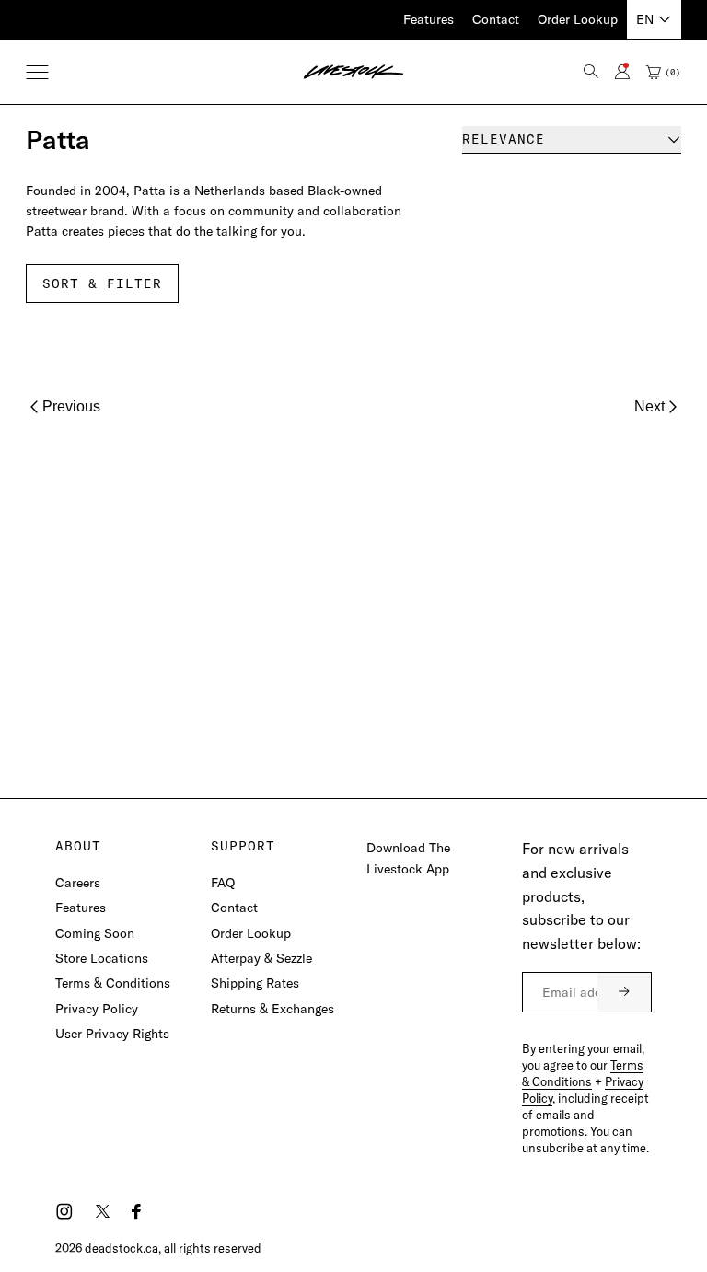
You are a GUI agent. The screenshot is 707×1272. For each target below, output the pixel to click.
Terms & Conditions (112, 983)
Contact (495, 19)
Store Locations (101, 958)
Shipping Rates (255, 983)
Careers (77, 882)
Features (428, 19)
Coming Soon (94, 933)
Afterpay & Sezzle (261, 958)
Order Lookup (578, 19)
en (645, 19)
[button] (37, 72)
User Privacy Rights (112, 1033)
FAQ (223, 882)
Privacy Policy (96, 1008)
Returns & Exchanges (272, 1008)
